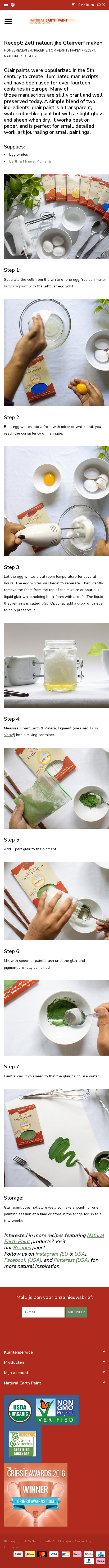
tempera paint (16, 286)
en (13, 5)
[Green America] (54, 1444)
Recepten (24, 50)
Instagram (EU (51, 1254)
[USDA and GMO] (54, 1410)
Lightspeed (12, 1547)
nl (6, 5)
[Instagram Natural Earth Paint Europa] (64, 1328)
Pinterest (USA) (71, 1260)
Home (8, 50)
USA (79, 1254)
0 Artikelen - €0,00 (91, 5)
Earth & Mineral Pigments (30, 161)
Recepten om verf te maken (57, 50)
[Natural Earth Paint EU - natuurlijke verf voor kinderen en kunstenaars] (63, 20)
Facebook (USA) (22, 1260)
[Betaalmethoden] (18, 1554)
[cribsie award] (54, 1495)
